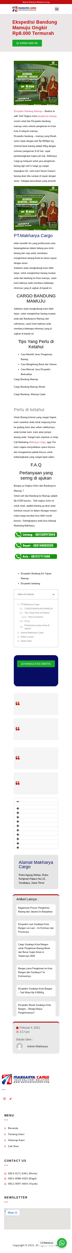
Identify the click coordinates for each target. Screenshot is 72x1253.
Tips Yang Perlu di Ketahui (37, 613)
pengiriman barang (47, 116)
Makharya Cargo (37, 442)
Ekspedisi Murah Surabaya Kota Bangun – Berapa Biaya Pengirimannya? (34, 1009)
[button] (57, 9)
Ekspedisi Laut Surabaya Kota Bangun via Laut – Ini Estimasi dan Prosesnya (36, 928)
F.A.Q (27, 621)
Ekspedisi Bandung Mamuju (28, 111)
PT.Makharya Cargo (30, 604)
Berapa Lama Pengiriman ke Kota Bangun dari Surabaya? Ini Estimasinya (35, 972)
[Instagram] (4, 1098)
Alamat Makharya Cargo (32, 632)
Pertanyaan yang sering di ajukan (36, 627)
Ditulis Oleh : (27, 641)
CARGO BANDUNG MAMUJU (38, 608)
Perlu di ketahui (35, 617)
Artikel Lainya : (28, 637)
